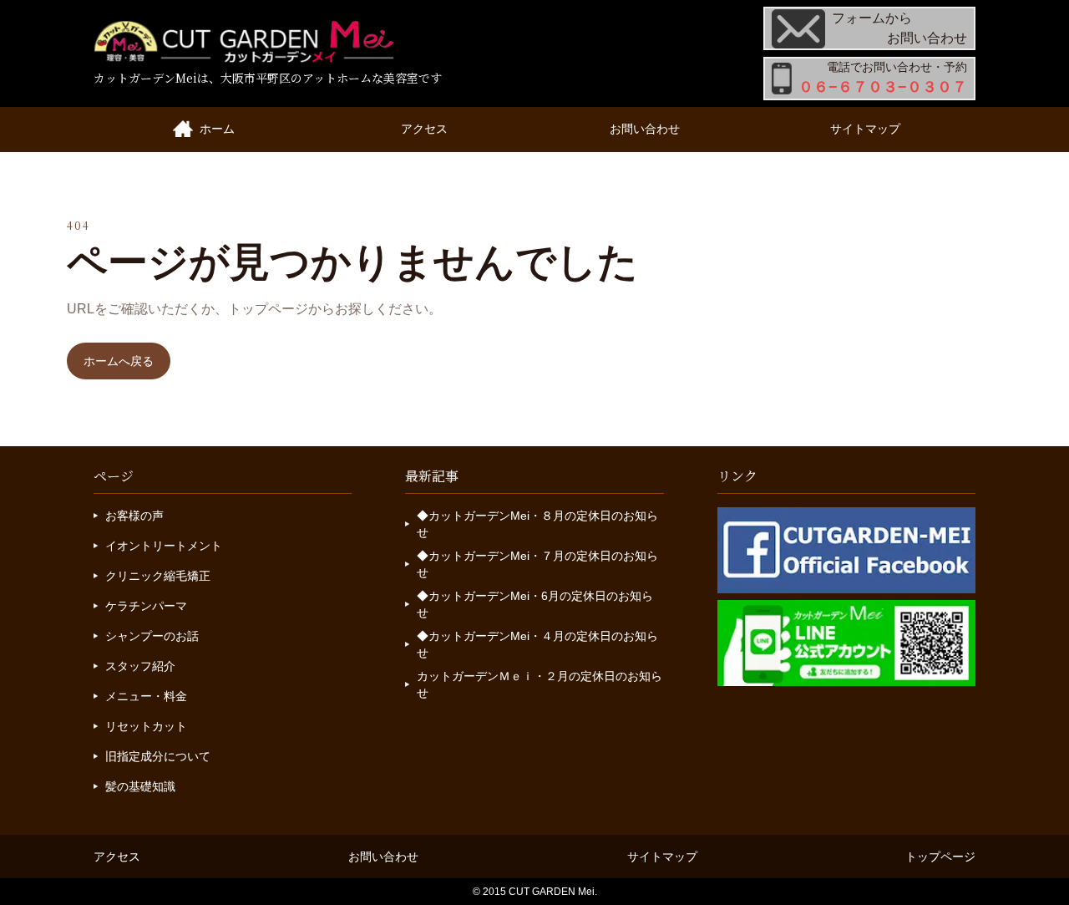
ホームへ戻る (119, 361)
